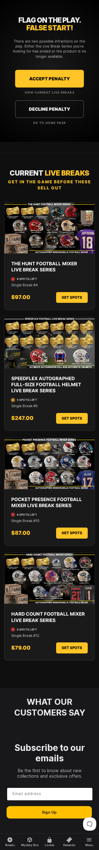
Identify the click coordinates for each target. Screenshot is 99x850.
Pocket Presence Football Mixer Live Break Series (46, 502)
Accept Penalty (49, 78)
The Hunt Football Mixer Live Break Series (44, 266)
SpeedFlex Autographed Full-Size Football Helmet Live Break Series (46, 384)
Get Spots (72, 297)
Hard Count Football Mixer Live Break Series (48, 617)
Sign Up (49, 812)
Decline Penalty (49, 109)
